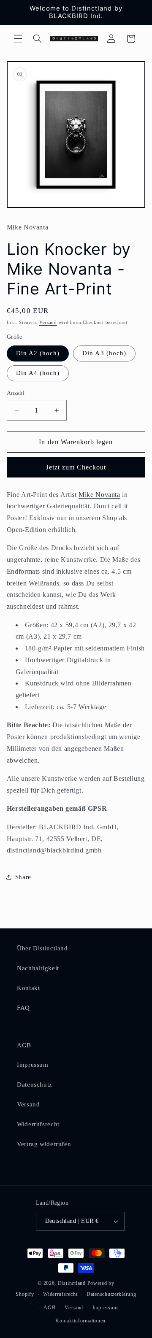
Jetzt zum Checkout (76, 467)
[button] (17, 39)
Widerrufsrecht (38, 1124)
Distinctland (72, 1283)
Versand (48, 322)
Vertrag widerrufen (44, 1144)
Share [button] (23, 877)
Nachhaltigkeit (38, 968)
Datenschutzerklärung (111, 1294)
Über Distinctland (42, 948)
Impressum (33, 1064)
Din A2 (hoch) (38, 353)
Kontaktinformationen (80, 1320)
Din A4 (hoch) (38, 373)
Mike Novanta (99, 494)
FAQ (23, 1007)
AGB (24, 1045)
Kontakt (28, 988)
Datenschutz (34, 1084)
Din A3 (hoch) (104, 353)
